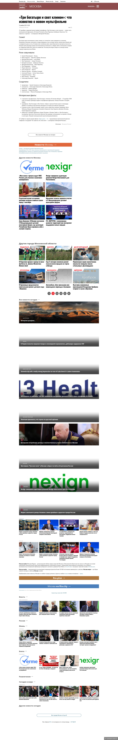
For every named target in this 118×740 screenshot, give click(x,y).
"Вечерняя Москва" (24, 27)
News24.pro (22, 654)
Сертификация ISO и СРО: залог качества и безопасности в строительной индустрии (39, 150)
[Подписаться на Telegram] (91, 1)
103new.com (91, 566)
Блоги (21, 651)
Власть (22, 597)
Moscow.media (31, 1)
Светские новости (21, 590)
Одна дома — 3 (43, 119)
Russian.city (22, 1)
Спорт (56, 1)
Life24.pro (21, 629)
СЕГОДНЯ (73, 722)
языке (66, 573)
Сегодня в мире (26, 682)
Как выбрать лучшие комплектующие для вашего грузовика (33, 153)
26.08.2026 (91, 6)
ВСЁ (50, 722)
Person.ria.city (49, 1)
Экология (62, 1)
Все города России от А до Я (59, 715)
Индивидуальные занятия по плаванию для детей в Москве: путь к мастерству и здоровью (40, 151)
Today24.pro (22, 684)
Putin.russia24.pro (23, 599)
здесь (81, 573)
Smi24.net (21, 518)
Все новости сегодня (28, 300)
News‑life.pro (40, 1)
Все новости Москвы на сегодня (45, 135)
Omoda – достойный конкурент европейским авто (31, 148)
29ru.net (21, 541)
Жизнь (22, 626)
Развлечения (25, 677)
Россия (22, 621)
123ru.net (96, 1)
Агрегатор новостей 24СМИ (59, 593)
